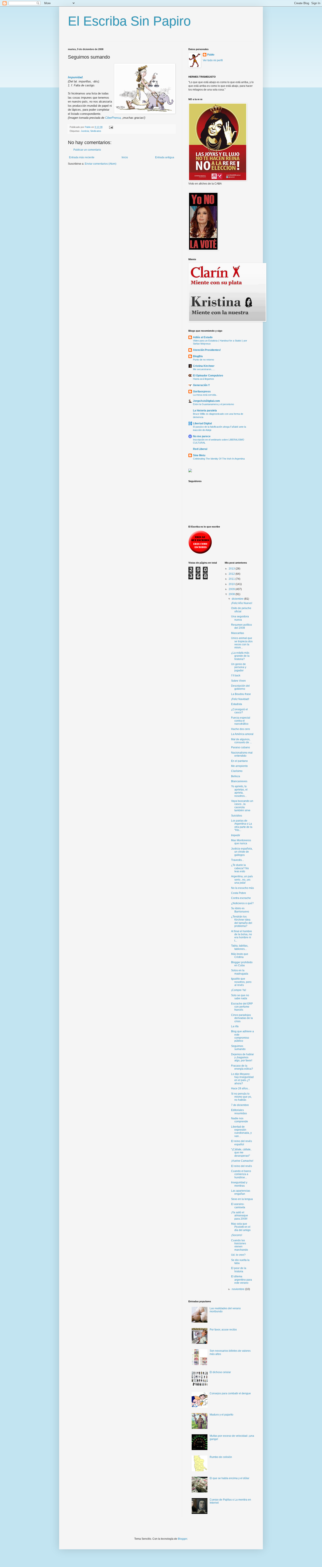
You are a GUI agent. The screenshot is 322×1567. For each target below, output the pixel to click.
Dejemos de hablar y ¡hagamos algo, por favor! (242, 1057)
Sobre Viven (238, 680)
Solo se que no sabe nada (240, 997)
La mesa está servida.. (205, 394)
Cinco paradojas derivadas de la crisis (242, 1018)
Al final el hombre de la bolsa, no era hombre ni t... (241, 936)
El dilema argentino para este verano (241, 1279)
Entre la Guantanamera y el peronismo (213, 404)
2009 (232, 589)
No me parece (202, 436)
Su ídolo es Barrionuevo (240, 910)
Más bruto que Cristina (239, 955)
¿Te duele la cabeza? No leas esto (240, 868)
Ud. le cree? (238, 1254)
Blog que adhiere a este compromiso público (242, 1036)
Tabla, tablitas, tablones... (239, 947)
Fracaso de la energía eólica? (242, 1067)
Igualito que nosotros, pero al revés (241, 982)
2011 (232, 578)
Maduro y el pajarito (221, 1414)
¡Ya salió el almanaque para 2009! (239, 1215)
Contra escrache (241, 898)
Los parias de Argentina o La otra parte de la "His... (241, 825)
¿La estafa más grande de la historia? (240, 656)
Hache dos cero (240, 729)
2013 (232, 568)
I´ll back (235, 675)
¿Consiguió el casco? (239, 711)
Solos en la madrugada (239, 972)
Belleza (235, 776)
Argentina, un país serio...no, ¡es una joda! (242, 879)
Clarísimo (236, 771)
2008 (232, 594)
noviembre (238, 1289)
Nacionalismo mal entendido (242, 754)
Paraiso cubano (240, 747)
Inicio (125, 157)
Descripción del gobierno (240, 687)
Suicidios (236, 815)
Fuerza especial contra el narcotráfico (240, 721)
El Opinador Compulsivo (208, 375)
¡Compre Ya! (238, 990)
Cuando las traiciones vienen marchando (239, 1245)
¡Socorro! (236, 1235)
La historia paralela (205, 410)
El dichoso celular (220, 1372)
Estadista (236, 704)
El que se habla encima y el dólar (229, 1478)
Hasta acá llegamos (203, 379)
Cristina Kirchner (203, 365)
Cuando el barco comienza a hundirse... (241, 1174)
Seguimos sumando (238, 1048)
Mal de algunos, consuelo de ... (241, 741)
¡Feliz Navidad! (240, 699)
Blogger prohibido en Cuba (242, 964)
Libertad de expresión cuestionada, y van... (241, 1131)
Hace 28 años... (240, 1088)
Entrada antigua (164, 157)
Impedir (235, 835)
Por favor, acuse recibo (223, 1329)
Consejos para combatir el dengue (230, 1393)
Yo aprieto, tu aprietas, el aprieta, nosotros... (239, 791)
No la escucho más (242, 888)
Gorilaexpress (202, 391)
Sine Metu (199, 455)
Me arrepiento (239, 766)
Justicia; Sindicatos (91, 131)
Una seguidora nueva (240, 618)
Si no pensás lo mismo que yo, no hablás (241, 1097)
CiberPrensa (113, 117)
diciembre (238, 598)
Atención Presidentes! (207, 350)
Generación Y (201, 385)
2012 (232, 573)
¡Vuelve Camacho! (242, 1160)
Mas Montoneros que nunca (241, 842)
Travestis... (237, 860)
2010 (232, 584)
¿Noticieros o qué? (242, 903)
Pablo (210, 54)
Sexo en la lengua (242, 1199)
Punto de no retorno (203, 359)
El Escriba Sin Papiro (129, 21)
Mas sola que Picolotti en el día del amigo (241, 1227)
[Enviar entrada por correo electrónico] (111, 127)
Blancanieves (239, 781)
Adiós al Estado (202, 337)
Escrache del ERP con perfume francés (242, 1007)
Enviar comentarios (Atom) (100, 163)
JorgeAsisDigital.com (206, 400)
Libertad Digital (202, 423)
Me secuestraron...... (204, 369)
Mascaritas (237, 633)
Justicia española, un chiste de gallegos (242, 852)
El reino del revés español (241, 1143)
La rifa (235, 1026)
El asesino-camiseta (238, 1206)
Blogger (182, 1538)
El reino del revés (241, 1166)
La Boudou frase (241, 694)
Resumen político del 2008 (241, 626)
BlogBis (198, 356)
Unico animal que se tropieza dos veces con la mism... (242, 643)
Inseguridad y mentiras (239, 1184)
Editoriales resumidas (239, 1112)
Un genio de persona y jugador (238, 667)
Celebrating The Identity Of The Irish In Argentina (219, 458)
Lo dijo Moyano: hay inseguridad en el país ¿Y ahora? (242, 1079)
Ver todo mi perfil (213, 60)
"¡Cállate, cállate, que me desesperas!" (241, 1152)
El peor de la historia (238, 1270)
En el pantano (239, 761)
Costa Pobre (238, 893)
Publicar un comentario (87, 149)
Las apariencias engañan (240, 1192)
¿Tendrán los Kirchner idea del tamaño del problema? (241, 921)
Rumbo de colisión (221, 1457)
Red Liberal (200, 449)
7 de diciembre (240, 1105)
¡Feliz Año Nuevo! (241, 603)
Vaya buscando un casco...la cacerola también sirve (242, 805)
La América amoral (242, 734)
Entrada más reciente (81, 157)
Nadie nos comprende (239, 1120)
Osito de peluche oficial (241, 610)
